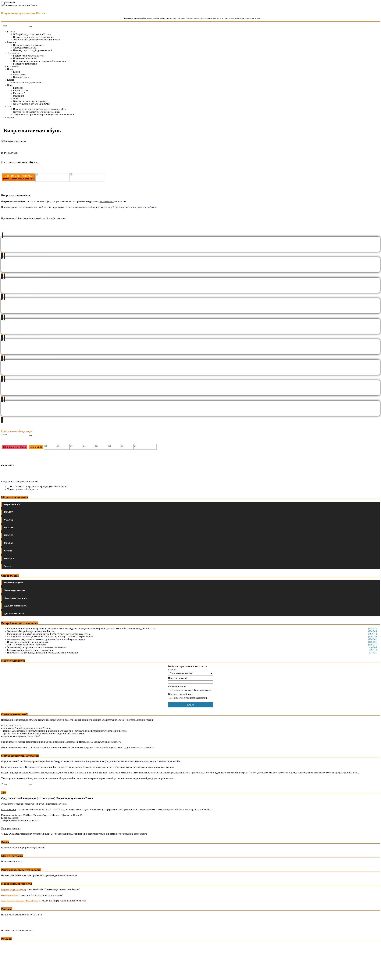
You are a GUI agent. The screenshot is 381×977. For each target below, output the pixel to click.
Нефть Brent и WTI (13, 504)
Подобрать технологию (25, 58)
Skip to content (8, 2)
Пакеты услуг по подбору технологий (32, 50)
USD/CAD (8, 543)
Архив (10, 117)
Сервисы (6, 972)
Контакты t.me (20, 90)
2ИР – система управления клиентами (26, 644)
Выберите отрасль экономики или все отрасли (187, 667)
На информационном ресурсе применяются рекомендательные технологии (39, 875)
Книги (16, 71)
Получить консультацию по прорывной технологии (39, 61)
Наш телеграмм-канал (12, 861)
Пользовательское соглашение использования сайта (39, 109)
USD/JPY (8, 512)
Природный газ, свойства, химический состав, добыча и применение (42, 652)
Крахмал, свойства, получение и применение (30, 650)
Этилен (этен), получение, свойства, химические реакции (36, 647)
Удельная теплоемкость (15, 606)
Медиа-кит (18, 96)
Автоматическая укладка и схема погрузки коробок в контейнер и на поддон (46, 639)
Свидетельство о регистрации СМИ (31, 104)
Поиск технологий (177, 678)
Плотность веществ (13, 583)
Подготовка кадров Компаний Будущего (27, 642)
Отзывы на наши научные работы (30, 101)
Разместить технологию (25, 63)
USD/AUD (8, 520)
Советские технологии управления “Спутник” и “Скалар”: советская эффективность (50, 636)
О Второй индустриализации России (32, 34)
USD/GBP (8, 535)
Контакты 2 (19, 93)
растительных (106, 201)
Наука (10, 69)
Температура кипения (14, 590)
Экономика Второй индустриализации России (36, 39)
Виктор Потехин (9, 153)
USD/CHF (8, 527)
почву (23, 207)
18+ (9, 106)
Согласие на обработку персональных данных (36, 112)
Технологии (13, 53)
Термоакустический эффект (22, 489)
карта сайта (7, 465)
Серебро (8, 551)
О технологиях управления (27, 82)
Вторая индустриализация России (23, 13)
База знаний (13, 66)
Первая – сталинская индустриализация (33, 37)
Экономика (7, 944)
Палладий (9, 558)
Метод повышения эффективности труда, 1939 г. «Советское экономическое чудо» (49, 634)
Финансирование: (177, 686)
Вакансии (18, 88)
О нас (10, 85)
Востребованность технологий (28, 55)
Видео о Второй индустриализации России (23, 847)
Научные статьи (21, 77)
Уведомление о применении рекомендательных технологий (43, 114)
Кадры (10, 80)
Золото (7, 566)
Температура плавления (15, 598)
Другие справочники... (15, 613)
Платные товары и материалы (28, 45)
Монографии (19, 74)
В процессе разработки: (180, 694)
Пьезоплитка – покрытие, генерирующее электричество (37, 486)
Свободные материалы (24, 47)
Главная (11, 31)
